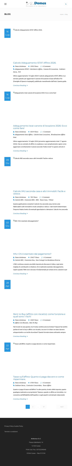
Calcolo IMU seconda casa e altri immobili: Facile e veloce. (39, 192)
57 (44, 407)
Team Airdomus (20, 66)
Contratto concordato (34, 385)
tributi (51, 200)
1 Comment (46, 132)
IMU (37, 200)
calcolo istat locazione (42, 135)
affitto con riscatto (21, 323)
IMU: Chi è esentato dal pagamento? (32, 254)
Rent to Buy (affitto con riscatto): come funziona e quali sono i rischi (39, 315)
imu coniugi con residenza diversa (48, 260)
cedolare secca (20, 385)
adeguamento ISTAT (22, 69)
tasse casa (43, 200)
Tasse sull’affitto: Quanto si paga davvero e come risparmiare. (38, 378)
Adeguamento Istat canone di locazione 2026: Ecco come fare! (40, 127)
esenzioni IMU (30, 200)
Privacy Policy (9, 426)
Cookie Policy (18, 426)
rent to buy (33, 323)
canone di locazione (50, 69)
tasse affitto (47, 385)
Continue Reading (19, 85)
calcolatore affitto (36, 69)
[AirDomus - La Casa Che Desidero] (36, 4)
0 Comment (46, 66)
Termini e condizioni (11, 431)
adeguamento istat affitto (24, 135)
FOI (19, 72)
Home (61, 14)
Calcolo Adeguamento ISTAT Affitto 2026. (34, 63)
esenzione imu (30, 260)
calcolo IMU (19, 200)
